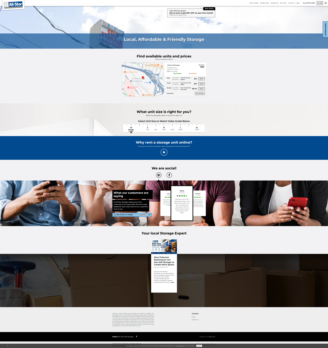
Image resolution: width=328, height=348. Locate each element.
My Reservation (325, 29)
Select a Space (254, 3)
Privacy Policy (179, 345)
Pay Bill (319, 3)
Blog (298, 3)
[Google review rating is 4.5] (193, 73)
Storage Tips (274, 3)
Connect (195, 314)
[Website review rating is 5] (177, 73)
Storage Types (264, 3)
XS (131, 129)
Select (201, 79)
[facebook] (136, 336)
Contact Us (291, 3)
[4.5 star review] (198, 197)
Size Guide (283, 3)
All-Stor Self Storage (122, 337)
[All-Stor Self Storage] (13, 5)
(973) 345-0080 (173, 71)
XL (197, 128)
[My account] (326, 3)
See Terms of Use (136, 325)
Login (193, 317)
